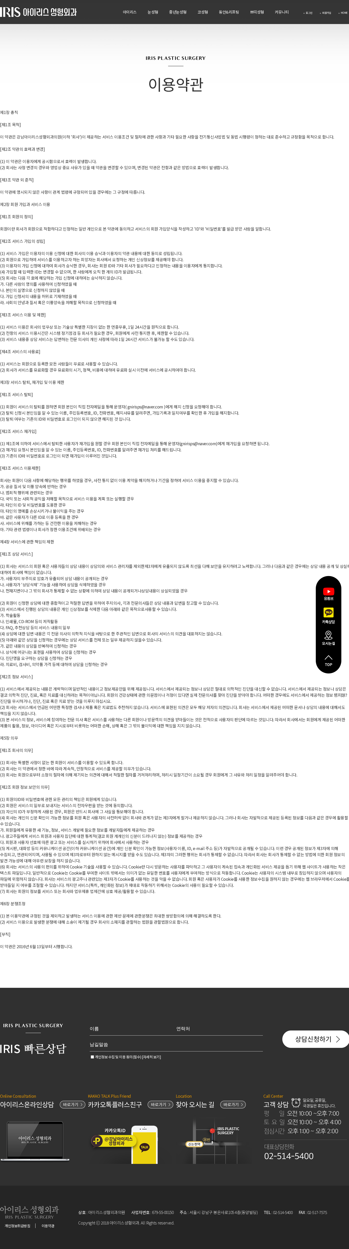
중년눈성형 (178, 12)
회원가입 (326, 13)
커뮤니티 (282, 12)
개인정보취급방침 (17, 1225)
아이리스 (130, 12)
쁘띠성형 (257, 12)
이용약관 (48, 1225)
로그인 (309, 13)
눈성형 (153, 12)
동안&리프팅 (229, 12)
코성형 (202, 12)
